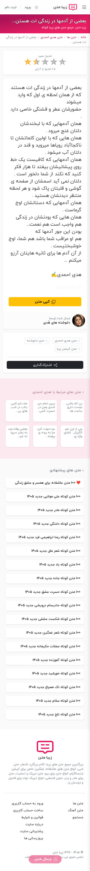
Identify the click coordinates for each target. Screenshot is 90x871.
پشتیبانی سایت (31, 831)
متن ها (78, 803)
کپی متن (42, 301)
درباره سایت (34, 824)
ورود (27, 7)
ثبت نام (11, 7)
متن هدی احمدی (66, 341)
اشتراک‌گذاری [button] (42, 365)
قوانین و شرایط (32, 817)
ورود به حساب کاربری (27, 803)
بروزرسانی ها (33, 838)
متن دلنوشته (35, 341)
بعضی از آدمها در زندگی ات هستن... (49, 21)
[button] (34, 7)
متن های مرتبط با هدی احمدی (56, 392)
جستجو (77, 817)
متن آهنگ (75, 810)
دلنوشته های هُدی (56, 322)
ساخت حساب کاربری (28, 810)
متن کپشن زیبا (67, 349)
